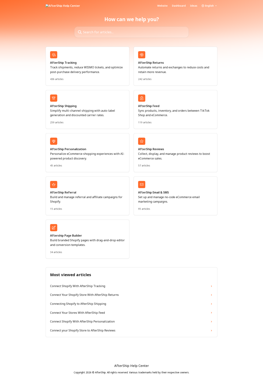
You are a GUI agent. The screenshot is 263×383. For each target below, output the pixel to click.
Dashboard (179, 5)
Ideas (193, 5)
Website (162, 5)
